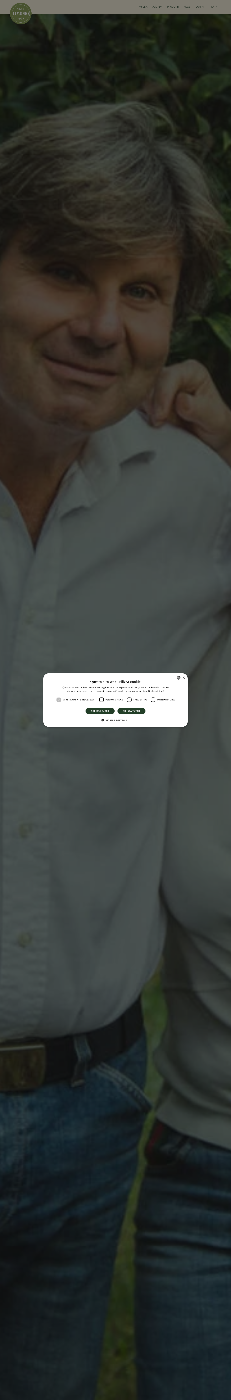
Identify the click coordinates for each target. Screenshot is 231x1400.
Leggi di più (158, 690)
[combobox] (178, 678)
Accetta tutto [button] (100, 710)
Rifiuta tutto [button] (131, 710)
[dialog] (115, 700)
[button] (115, 720)
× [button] (183, 677)
